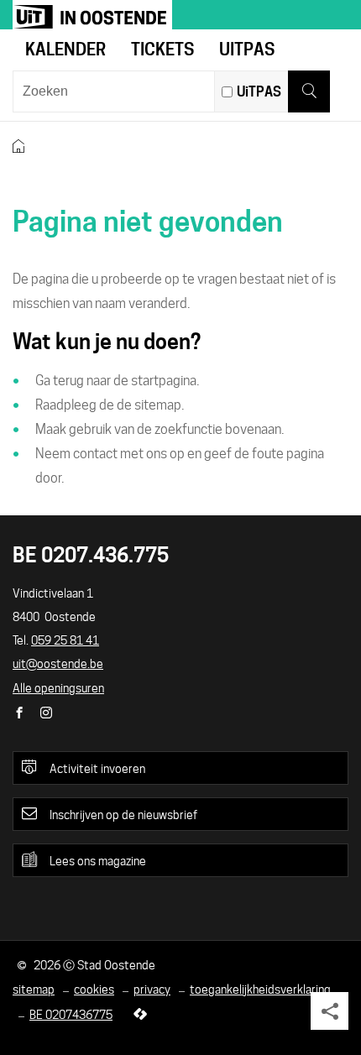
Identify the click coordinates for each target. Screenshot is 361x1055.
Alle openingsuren (58, 688)
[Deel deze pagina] (329, 1011)
